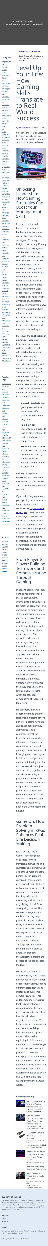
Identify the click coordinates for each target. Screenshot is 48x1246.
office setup (5, 334)
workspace (5, 161)
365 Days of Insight (24, 21)
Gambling (5, 91)
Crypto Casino (6, 345)
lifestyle (4, 248)
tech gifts (4, 199)
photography (6, 223)
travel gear (5, 107)
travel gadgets (6, 196)
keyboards (5, 291)
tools (3, 269)
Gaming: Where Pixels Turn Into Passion (35, 1102)
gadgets (4, 188)
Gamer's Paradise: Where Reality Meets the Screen (35, 1176)
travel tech (5, 310)
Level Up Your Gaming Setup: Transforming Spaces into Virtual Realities (35, 1155)
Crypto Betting (6, 358)
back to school (6, 116)
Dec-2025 (5, 558)
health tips (5, 153)
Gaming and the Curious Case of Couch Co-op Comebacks (36, 1118)
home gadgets (6, 320)
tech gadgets (6, 89)
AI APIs (4, 218)
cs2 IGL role (5, 510)
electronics (5, 288)
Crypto (4, 78)
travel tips (5, 285)
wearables (5, 186)
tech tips (4, 234)
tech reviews (6, 137)
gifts (3, 129)
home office (5, 121)
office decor (5, 140)
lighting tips (5, 99)
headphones (5, 296)
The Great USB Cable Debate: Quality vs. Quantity (35, 1135)
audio (3, 318)
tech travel (5, 267)
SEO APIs (4, 67)
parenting (5, 264)
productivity (5, 183)
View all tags (6, 521)
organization (6, 304)
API (3, 272)
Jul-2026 (4, 566)
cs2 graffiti (5, 473)
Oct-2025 (4, 555)
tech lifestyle (6, 312)
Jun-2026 (4, 552)
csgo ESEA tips (6, 438)
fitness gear (5, 261)
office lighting (6, 315)
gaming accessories (33, 51)
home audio (5, 172)
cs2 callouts (5, 397)
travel (3, 126)
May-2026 (5, 541)
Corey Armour (6, 384)
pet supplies (5, 226)
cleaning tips (6, 231)
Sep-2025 (5, 547)
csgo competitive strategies (5, 432)
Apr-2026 (5, 563)
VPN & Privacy (6, 361)
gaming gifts (5, 202)
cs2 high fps (5, 475)
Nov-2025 (5, 544)
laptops (4, 293)
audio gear (5, 215)
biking (3, 169)
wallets (4, 307)
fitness (4, 118)
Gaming (4, 70)
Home (21, 51)
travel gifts (5, 191)
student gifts (5, 180)
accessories (5, 221)
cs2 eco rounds (6, 440)
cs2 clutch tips (6, 519)
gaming (4, 124)
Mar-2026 (5, 560)
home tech (5, 342)
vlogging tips (6, 194)
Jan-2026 (4, 550)
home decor (5, 229)
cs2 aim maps (6, 405)
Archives (5, 1221)
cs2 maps (5, 454)
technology (5, 86)
